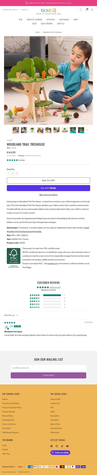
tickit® (9, 140)
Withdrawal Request (10, 432)
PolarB (5, 449)
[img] (9, 323)
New (20, 19)
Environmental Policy (10, 403)
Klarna (5, 399)
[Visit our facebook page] (51, 446)
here (29, 267)
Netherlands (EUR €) (10, 10)
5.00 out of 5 (55, 287)
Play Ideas (54, 420)
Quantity (11, 169)
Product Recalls (8, 412)
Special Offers (56, 428)
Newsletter (54, 416)
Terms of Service (9, 424)
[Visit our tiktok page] (62, 446)
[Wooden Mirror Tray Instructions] (84, 228)
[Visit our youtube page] (67, 446)
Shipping (21, 155)
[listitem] (48, 3)
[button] (12, 160)
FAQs (52, 412)
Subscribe (48, 375)
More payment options (48, 195)
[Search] (81, 9)
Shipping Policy (8, 420)
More (76, 19)
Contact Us (54, 403)
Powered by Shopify (9, 472)
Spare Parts (55, 424)
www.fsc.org (52, 263)
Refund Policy (7, 416)
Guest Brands (47, 23)
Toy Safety (6, 428)
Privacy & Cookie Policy (11, 407)
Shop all (61, 23)
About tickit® (55, 399)
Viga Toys (6, 454)
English (24, 10)
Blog (34, 23)
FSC (52, 407)
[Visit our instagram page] (56, 446)
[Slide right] (87, 130)
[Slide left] (10, 130)
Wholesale (54, 432)
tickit (4, 445)
